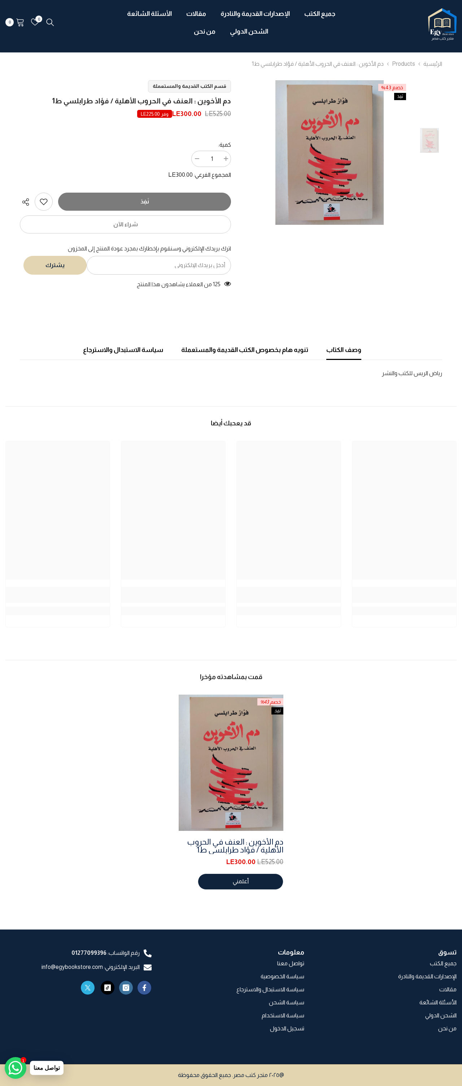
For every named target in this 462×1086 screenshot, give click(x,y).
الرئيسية (432, 64)
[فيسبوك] (144, 987)
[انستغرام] (126, 987)
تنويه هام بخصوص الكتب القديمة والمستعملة (244, 349)
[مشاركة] (27, 202)
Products (403, 64)
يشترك (55, 265)
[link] (44, 202)
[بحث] (50, 22)
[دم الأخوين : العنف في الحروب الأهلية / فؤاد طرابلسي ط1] (231, 763)
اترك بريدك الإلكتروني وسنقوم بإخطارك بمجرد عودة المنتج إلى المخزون (149, 248)
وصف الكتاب (343, 349)
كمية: (224, 145)
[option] (329, 152)
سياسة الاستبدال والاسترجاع (123, 349)
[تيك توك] (107, 987)
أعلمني (241, 881)
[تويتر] (87, 987)
